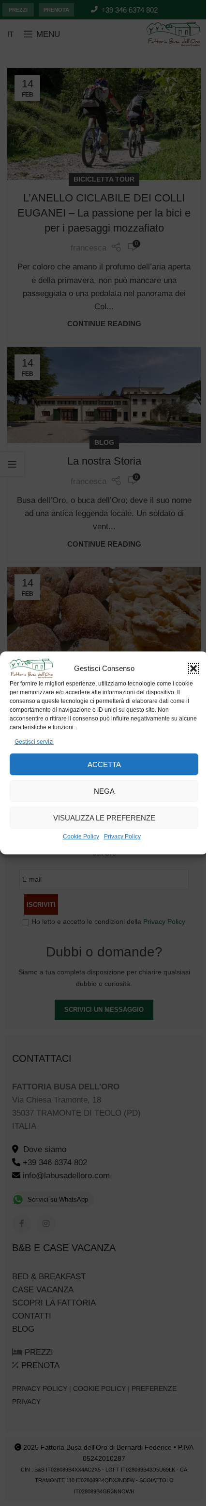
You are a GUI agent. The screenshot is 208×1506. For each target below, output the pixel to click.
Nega (104, 791)
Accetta (104, 764)
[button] (193, 668)
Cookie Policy (81, 836)
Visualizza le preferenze (104, 818)
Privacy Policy (122, 836)
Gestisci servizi (34, 741)
